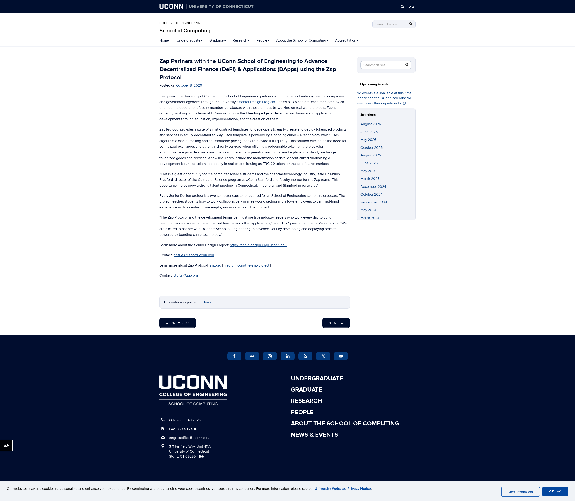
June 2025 (369, 163)
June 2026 (369, 132)
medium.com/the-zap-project (246, 265)
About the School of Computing (301, 40)
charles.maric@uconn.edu (194, 255)
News (206, 302)
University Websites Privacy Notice (343, 488)
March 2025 (369, 179)
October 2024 (371, 194)
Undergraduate (188, 40)
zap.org (215, 265)
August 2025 (370, 155)
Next (336, 323)
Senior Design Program (257, 102)
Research (240, 40)
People (261, 40)
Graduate (216, 40)
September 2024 (373, 202)
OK (552, 491)
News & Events (314, 434)
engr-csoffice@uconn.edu (189, 437)
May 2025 (368, 171)
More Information (520, 492)
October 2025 (371, 147)
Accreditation (345, 40)
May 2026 (368, 140)
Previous (178, 323)
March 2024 (369, 218)
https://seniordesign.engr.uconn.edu (258, 245)
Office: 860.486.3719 (185, 420)
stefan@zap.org (186, 275)
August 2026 (370, 124)
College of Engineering (179, 23)
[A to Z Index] (411, 6)
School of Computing (184, 30)
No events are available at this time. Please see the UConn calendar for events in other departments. (384, 98)
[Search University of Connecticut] (402, 6)
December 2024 (373, 186)
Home (164, 40)
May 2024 (368, 210)
